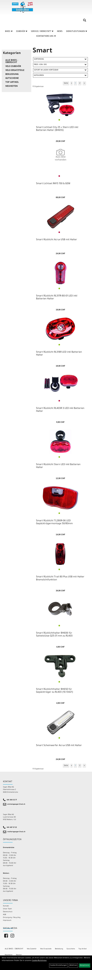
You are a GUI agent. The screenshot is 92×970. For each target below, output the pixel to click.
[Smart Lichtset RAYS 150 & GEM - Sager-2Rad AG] (60, 155)
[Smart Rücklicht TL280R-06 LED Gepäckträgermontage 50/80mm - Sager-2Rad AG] (60, 498)
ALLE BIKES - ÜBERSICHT (11, 61)
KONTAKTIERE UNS (45, 36)
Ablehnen (73, 965)
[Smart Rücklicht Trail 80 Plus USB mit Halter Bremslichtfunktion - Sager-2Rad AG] (60, 554)
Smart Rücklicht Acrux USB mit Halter (56, 240)
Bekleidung (11, 74)
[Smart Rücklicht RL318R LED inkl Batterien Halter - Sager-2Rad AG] (60, 329)
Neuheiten (11, 86)
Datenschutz (7, 912)
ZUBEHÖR (20, 31)
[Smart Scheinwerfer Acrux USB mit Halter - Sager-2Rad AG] (60, 723)
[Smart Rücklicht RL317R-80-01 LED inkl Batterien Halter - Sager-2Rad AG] (60, 273)
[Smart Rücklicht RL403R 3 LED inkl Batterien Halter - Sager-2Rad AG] (60, 383)
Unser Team (7, 909)
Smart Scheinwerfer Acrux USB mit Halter (59, 745)
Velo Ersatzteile (14, 70)
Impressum (7, 920)
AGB (4, 915)
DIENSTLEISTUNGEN (75, 31)
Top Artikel (12, 82)
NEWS (60, 31)
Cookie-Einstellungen (58, 965)
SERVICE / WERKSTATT (41, 31)
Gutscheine (12, 78)
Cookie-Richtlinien (39, 961)
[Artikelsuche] (84, 21)
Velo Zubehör (13, 66)
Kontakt (6, 906)
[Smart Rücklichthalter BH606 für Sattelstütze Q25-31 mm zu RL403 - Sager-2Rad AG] (60, 610)
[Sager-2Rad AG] (22, 7)
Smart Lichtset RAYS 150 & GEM (53, 183)
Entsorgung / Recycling (11, 917)
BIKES (7, 31)
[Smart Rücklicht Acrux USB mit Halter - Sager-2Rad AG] (60, 217)
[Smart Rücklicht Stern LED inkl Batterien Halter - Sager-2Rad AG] (60, 442)
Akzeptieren (84, 965)
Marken (19, 955)
